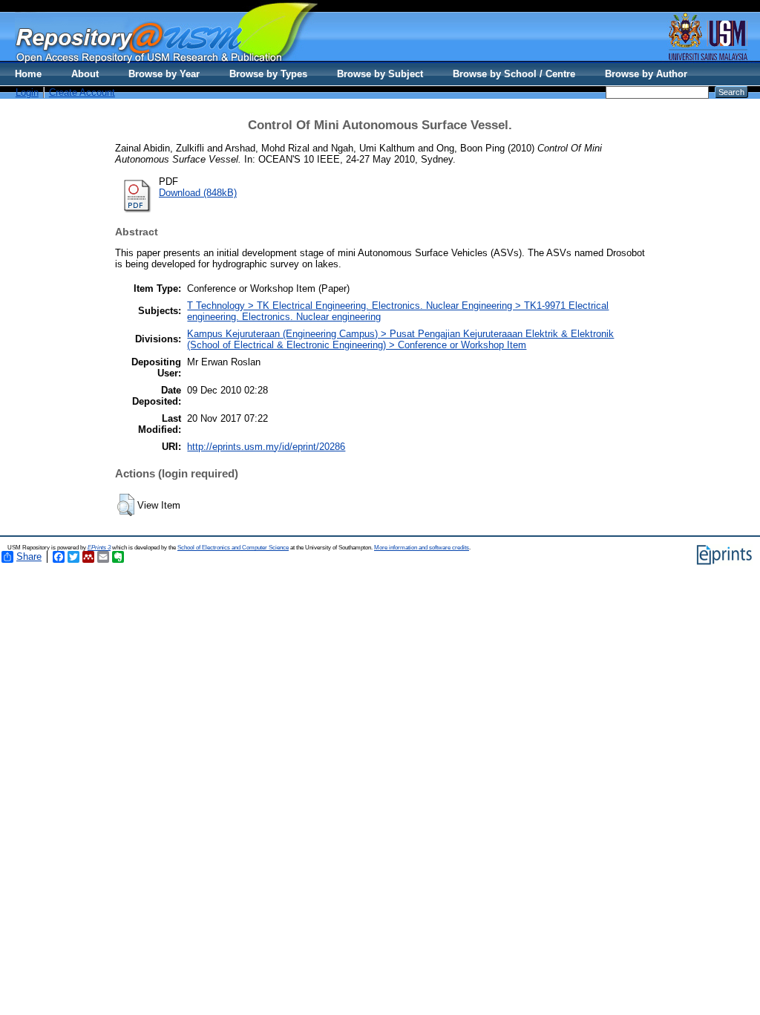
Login (27, 92)
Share (29, 556)
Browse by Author (646, 73)
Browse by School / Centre (514, 73)
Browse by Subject (380, 73)
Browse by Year (164, 73)
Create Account (82, 92)
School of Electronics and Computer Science (233, 547)
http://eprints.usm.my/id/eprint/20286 (266, 446)
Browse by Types (268, 73)
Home (28, 73)
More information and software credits (421, 547)
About (85, 73)
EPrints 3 (99, 547)
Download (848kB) (198, 192)
